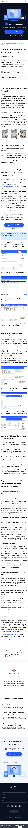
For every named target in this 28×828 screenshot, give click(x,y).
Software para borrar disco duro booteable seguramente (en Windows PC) (14, 713)
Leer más (15, 826)
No (11, 656)
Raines (7, 71)
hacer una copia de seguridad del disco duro (12, 237)
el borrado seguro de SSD (7, 607)
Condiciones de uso (19, 817)
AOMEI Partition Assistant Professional (10, 186)
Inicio (2, 42)
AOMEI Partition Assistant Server (13, 634)
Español (13, 811)
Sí (7, 656)
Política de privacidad (9, 817)
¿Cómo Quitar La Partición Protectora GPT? (14, 703)
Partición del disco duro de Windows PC (9, 42)
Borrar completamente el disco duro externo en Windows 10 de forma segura (14, 724)
